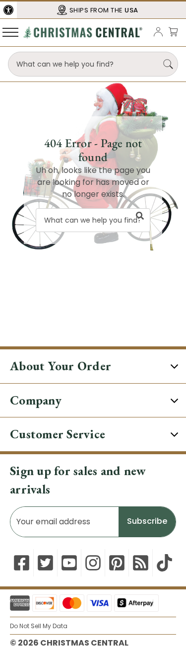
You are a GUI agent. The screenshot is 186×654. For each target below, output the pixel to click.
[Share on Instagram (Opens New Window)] (93, 562)
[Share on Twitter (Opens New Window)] (45, 562)
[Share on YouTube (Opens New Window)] (69, 562)
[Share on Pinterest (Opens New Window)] (116, 562)
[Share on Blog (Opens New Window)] (140, 562)
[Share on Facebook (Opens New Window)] (21, 562)
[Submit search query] (168, 64)
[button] (8, 10)
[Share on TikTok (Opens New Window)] (164, 562)
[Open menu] (10, 32)
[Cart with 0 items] (173, 31)
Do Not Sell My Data (38, 626)
